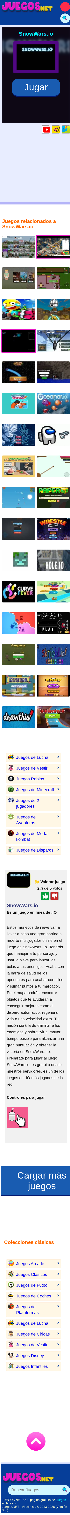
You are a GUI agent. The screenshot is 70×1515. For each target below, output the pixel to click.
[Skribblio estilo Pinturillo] (53, 657)
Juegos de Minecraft (35, 789)
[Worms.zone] (18, 375)
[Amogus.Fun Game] (53, 438)
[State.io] (18, 626)
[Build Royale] (53, 281)
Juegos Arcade (30, 1263)
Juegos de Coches (33, 1296)
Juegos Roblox (30, 779)
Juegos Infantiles (32, 1366)
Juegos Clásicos (31, 1274)
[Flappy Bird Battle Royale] (18, 688)
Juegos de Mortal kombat (32, 836)
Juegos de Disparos (34, 850)
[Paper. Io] (53, 469)
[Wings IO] (18, 500)
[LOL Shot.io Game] (18, 312)
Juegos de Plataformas (27, 1309)
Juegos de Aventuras (26, 820)
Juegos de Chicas (33, 1334)
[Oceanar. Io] (53, 406)
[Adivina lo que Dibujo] (18, 720)
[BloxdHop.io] (18, 250)
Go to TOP (36, 1441)
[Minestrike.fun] (18, 563)
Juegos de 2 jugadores (27, 803)
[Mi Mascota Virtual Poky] (53, 688)
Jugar (36, 87)
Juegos (61, 1500)
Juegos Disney (30, 1355)
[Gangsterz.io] (18, 657)
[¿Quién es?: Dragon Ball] (18, 438)
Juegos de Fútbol (32, 1285)
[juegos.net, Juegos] (27, 7)
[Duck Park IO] (53, 594)
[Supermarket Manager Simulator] (18, 469)
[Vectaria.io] (18, 281)
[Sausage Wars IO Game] (18, 406)
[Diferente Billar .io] (53, 720)
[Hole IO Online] (53, 563)
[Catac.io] (53, 626)
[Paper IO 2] (53, 500)
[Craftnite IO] (53, 375)
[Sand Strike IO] (53, 312)
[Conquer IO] (18, 532)
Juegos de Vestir (31, 768)
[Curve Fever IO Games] (18, 594)
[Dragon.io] (53, 344)
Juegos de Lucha (32, 757)
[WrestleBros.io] (53, 532)
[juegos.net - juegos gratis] (28, 1477)
